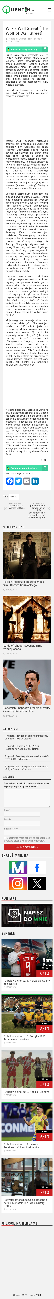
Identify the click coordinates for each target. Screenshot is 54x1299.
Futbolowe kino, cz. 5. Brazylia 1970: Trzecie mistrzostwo (25, 1038)
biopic (13, 497)
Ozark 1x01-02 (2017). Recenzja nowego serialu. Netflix (22, 747)
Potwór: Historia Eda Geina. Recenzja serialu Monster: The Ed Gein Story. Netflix (25, 1203)
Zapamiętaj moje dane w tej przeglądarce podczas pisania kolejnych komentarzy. (27, 839)
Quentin (22, 38)
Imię (6, 810)
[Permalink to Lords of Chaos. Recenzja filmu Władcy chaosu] (27, 619)
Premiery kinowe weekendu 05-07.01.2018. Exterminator (27, 758)
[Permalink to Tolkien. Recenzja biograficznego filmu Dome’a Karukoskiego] (27, 555)
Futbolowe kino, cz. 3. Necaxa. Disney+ (26, 1091)
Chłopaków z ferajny (19, 341)
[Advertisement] (27, 119)
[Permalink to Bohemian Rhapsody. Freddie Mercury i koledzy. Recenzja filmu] (27, 682)
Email (7, 819)
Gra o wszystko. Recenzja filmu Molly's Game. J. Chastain (26, 768)
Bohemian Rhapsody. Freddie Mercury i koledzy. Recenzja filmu (26, 709)
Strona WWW (11, 828)
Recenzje (37, 38)
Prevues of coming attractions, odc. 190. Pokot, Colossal (26, 737)
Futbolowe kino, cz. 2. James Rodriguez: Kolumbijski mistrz (21, 1146)
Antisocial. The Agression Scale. (17, 505)
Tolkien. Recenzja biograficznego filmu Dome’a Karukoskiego (23, 583)
